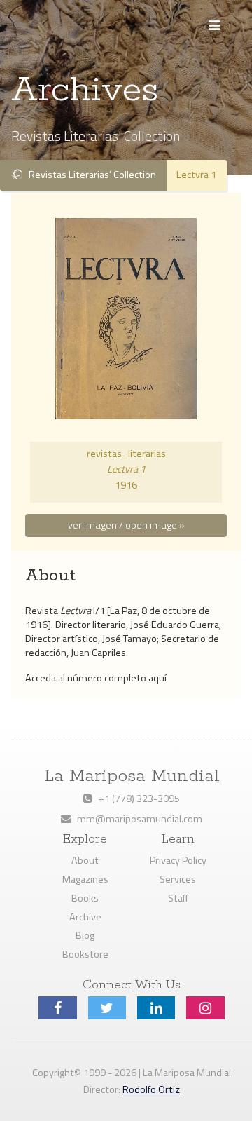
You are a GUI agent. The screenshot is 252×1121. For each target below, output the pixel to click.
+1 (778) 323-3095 (136, 798)
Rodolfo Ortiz (151, 1089)
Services (178, 879)
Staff (178, 898)
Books (85, 898)
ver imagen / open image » (126, 525)
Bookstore (85, 954)
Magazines (85, 879)
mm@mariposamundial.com (136, 819)
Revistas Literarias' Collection (89, 174)
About (85, 860)
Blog (85, 935)
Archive (85, 917)
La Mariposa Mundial (132, 776)
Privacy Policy (178, 860)
